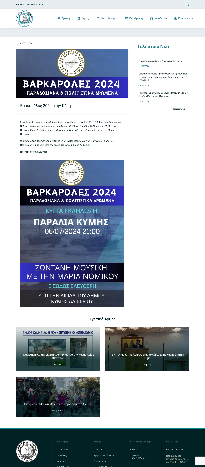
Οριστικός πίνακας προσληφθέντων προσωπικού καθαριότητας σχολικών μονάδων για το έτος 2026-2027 (162, 77)
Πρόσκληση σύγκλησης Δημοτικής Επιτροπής (161, 61)
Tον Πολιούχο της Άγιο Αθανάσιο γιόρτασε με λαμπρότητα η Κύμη (147, 356)
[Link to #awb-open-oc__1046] (187, 4)
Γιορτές (57, 364)
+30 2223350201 (174, 449)
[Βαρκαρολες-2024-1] (72, 49)
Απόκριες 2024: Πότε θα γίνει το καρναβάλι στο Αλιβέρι (58, 404)
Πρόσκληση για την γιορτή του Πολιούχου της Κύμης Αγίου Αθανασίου (58, 356)
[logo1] (24, 11)
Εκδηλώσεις (58, 410)
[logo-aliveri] (27, 441)
